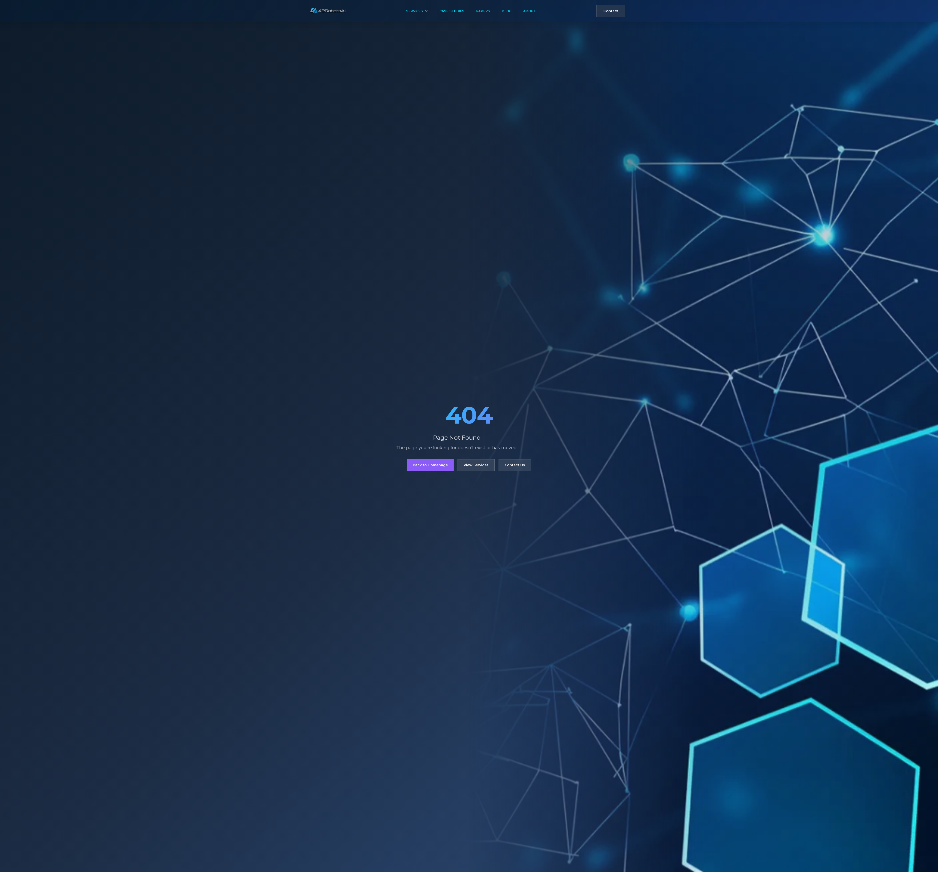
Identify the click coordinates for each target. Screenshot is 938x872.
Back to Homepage (430, 465)
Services (414, 11)
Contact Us (515, 465)
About (529, 11)
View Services (476, 465)
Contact (610, 11)
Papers (483, 11)
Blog (507, 11)
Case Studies (451, 11)
